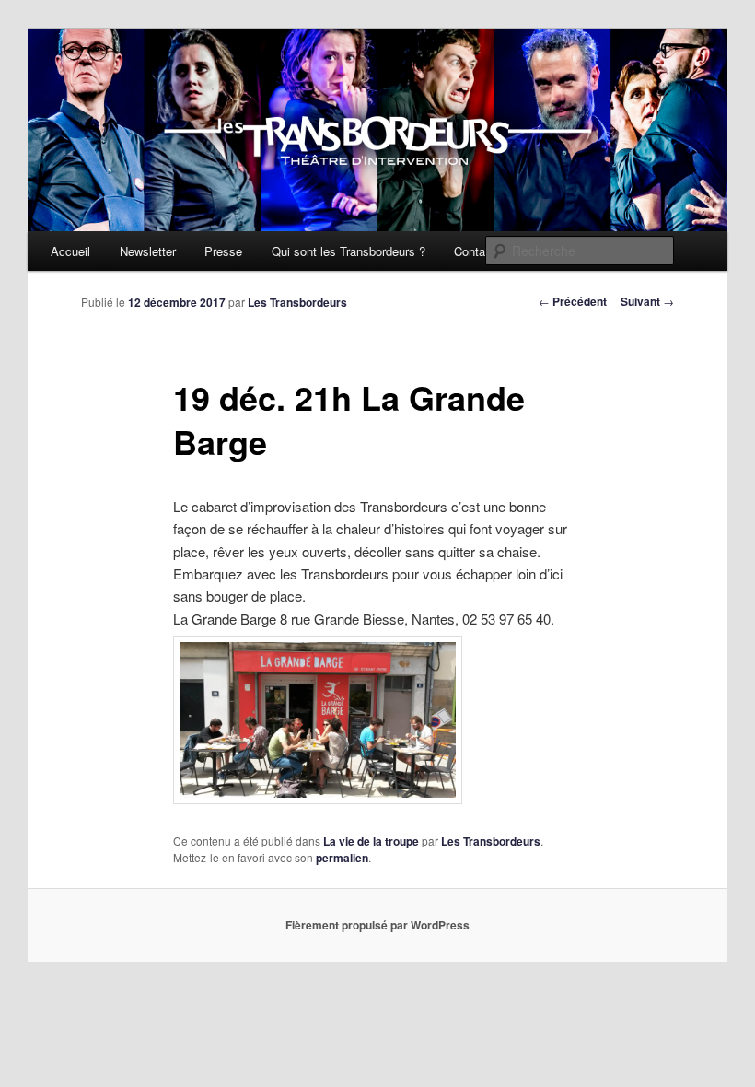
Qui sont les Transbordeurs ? (348, 251)
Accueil (70, 251)
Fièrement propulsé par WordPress (377, 925)
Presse (223, 251)
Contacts (478, 251)
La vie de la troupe (371, 841)
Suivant (647, 301)
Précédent (573, 301)
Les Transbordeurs (297, 302)
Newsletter (148, 251)
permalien (342, 857)
